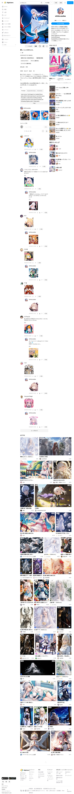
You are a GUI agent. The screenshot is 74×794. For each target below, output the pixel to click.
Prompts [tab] (23, 90)
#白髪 (30, 71)
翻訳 (21, 87)
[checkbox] (24, 131)
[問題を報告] (37, 149)
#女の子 (26, 71)
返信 (41, 149)
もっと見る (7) (34, 430)
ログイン (70, 2)
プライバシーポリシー (6, 791)
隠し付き (27, 131)
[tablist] (32, 90)
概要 (2, 784)
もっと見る (67, 79)
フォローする (60, 23)
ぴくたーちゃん (5, 785)
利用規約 (3, 789)
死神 (27, 67)
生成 (56, 2)
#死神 (21, 71)
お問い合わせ (4, 787)
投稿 (61, 2)
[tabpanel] (34, 98)
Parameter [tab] (39, 90)
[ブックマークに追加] (39, 46)
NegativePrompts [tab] (31, 90)
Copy (34, 103)
